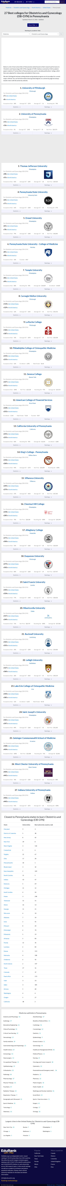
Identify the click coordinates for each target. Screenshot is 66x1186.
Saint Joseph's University (32, 712)
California (7, 1001)
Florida (6, 942)
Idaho (5, 985)
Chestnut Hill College (32, 504)
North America (36, 7)
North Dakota (8, 964)
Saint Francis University (32, 582)
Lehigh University (33, 660)
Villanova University (32, 478)
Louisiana (6, 947)
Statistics (16, 107)
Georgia (6, 909)
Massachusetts (8, 863)
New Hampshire (8, 871)
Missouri (6, 926)
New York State (39, 1156)
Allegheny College (32, 530)
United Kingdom (55, 1161)
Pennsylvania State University (33, 192)
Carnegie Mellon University (32, 296)
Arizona (6, 989)
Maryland (7, 829)
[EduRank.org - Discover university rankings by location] (5, 1)
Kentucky (6, 884)
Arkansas (6, 938)
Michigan (6, 888)
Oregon (6, 997)
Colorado (6, 972)
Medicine (8, 7)
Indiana (6, 879)
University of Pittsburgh (32, 88)
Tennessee (7, 900)
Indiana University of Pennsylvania (32, 790)
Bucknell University (32, 634)
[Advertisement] (16, 52)
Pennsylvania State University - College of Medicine (32, 244)
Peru (52, 1167)
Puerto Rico (7, 976)
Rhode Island (7, 867)
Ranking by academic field (32, 30)
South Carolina (8, 892)
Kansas (6, 951)
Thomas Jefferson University (32, 166)
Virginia (6, 854)
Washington (7, 993)
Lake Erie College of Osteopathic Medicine (32, 686)
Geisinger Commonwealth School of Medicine (33, 738)
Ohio (5, 858)
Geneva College (33, 374)
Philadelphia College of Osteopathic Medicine (33, 348)
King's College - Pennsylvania (32, 452)
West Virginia (8, 846)
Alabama (6, 917)
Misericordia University (32, 608)
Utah (5, 980)
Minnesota (7, 934)
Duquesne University (32, 556)
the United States (12, 96)
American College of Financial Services (32, 400)
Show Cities (32, 25)
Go (61, 34)
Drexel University (32, 218)
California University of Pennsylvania (33, 426)
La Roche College (32, 322)
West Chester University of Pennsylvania (32, 764)
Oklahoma (7, 959)
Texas (5, 968)
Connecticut (7, 850)
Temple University (32, 270)
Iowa (5, 921)
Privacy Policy (60, 1185)
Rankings (47, 107)
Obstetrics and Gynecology (21, 7)
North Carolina (8, 875)
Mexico (53, 1156)
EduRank (41, 19)
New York (7, 841)
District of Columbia (10, 833)
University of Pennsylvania (32, 114)
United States (47, 7)
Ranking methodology (9, 1181)
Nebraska (7, 955)
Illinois (6, 905)
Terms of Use (51, 1185)
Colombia (54, 1158)
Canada (53, 1153)
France (53, 1164)
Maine (6, 896)
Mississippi (7, 930)
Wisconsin (7, 913)
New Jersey (7, 837)
